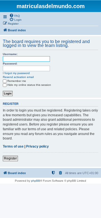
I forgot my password (16, 73)
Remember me (16, 80)
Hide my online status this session (29, 84)
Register (10, 158)
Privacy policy (37, 146)
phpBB (35, 180)
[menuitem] (14, 15)
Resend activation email (18, 77)
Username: (10, 54)
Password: (10, 63)
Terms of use (13, 146)
